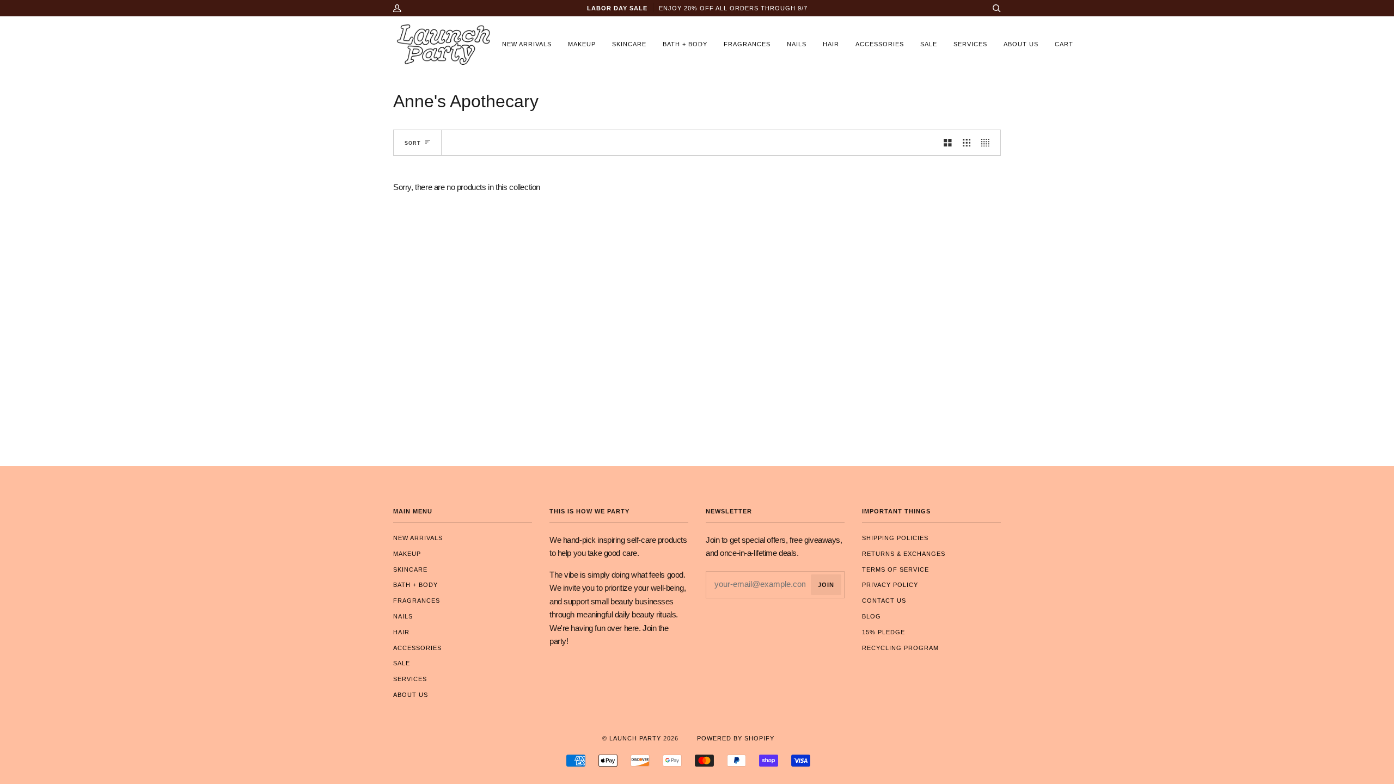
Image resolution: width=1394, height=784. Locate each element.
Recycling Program (900, 648)
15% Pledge (883, 632)
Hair (401, 632)
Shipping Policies (895, 538)
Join (826, 584)
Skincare (410, 569)
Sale (401, 663)
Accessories (417, 648)
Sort (413, 143)
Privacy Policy (890, 584)
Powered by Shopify (735, 738)
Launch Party (635, 738)
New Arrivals (418, 538)
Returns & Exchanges (903, 553)
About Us (410, 694)
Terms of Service (895, 569)
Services (410, 679)
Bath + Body (415, 584)
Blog (871, 616)
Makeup (407, 553)
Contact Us (884, 600)
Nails (403, 616)
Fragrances (416, 600)
